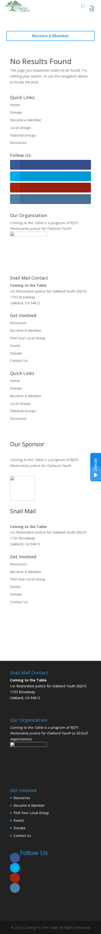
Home (15, 104)
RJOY (74, 222)
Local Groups (20, 127)
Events (15, 345)
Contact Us (19, 360)
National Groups (23, 135)
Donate (16, 112)
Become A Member (50, 35)
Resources (18, 142)
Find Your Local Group (27, 338)
